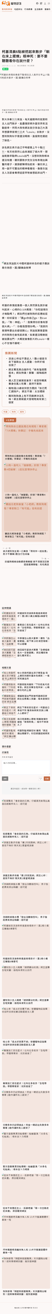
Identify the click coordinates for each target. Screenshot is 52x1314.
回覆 (47, 778)
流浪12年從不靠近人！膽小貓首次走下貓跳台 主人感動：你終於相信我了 (28, 362)
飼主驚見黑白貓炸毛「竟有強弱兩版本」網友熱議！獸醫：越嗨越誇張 (28, 373)
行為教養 (28, 9)
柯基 (6, 411)
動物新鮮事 (7, 9)
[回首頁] (11, 3)
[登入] (45, 3)
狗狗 (14, 411)
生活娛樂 (38, 9)
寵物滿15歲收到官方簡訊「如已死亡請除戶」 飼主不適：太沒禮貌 (28, 389)
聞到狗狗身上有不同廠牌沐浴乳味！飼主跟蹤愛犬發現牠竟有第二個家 (28, 399)
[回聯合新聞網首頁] (6, 3)
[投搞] (41, 3)
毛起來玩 (18, 9)
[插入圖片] (40, 778)
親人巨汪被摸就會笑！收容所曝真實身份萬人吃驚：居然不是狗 (28, 382)
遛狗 (22, 411)
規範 (5, 778)
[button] (37, 3)
